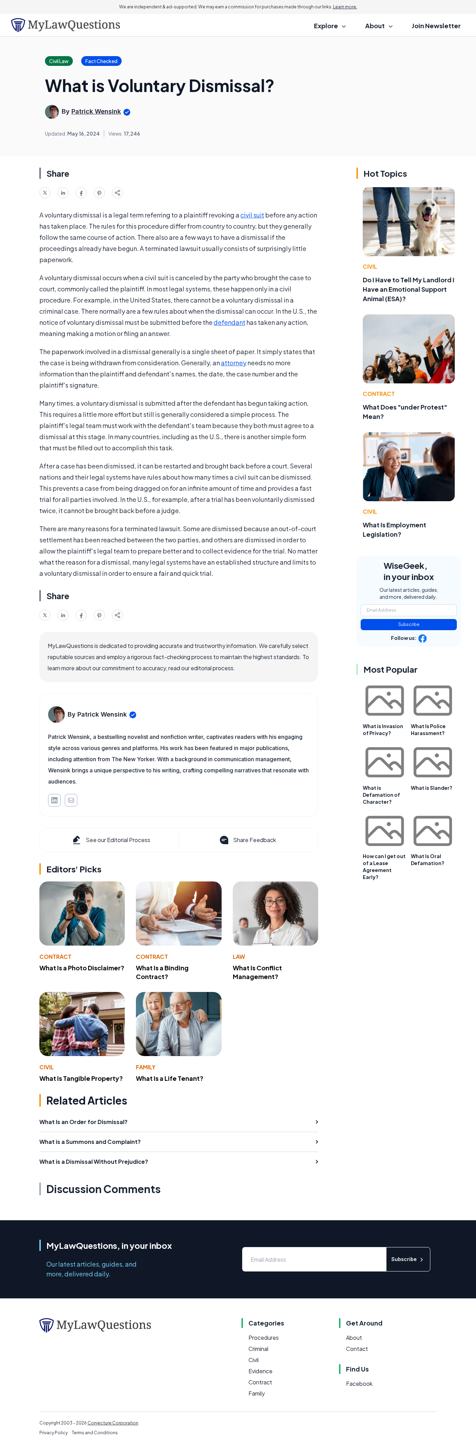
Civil (46, 1067)
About (354, 1337)
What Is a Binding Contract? (162, 972)
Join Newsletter (436, 26)
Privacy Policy (53, 1432)
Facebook (359, 1383)
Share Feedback (254, 839)
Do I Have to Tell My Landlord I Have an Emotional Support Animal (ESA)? (408, 289)
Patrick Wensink (96, 111)
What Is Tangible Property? (81, 1078)
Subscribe (409, 624)
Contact (357, 1348)
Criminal (258, 1348)
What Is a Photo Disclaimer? (81, 968)
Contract (55, 956)
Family (145, 1067)
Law (239, 956)
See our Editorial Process (118, 839)
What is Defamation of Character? (381, 795)
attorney (233, 363)
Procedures (263, 1337)
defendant (229, 322)
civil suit (252, 215)
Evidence (260, 1371)
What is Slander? (431, 788)
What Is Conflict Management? (257, 972)
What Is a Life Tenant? (170, 1078)
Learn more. (345, 6)
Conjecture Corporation (112, 1423)
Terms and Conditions (95, 1432)
